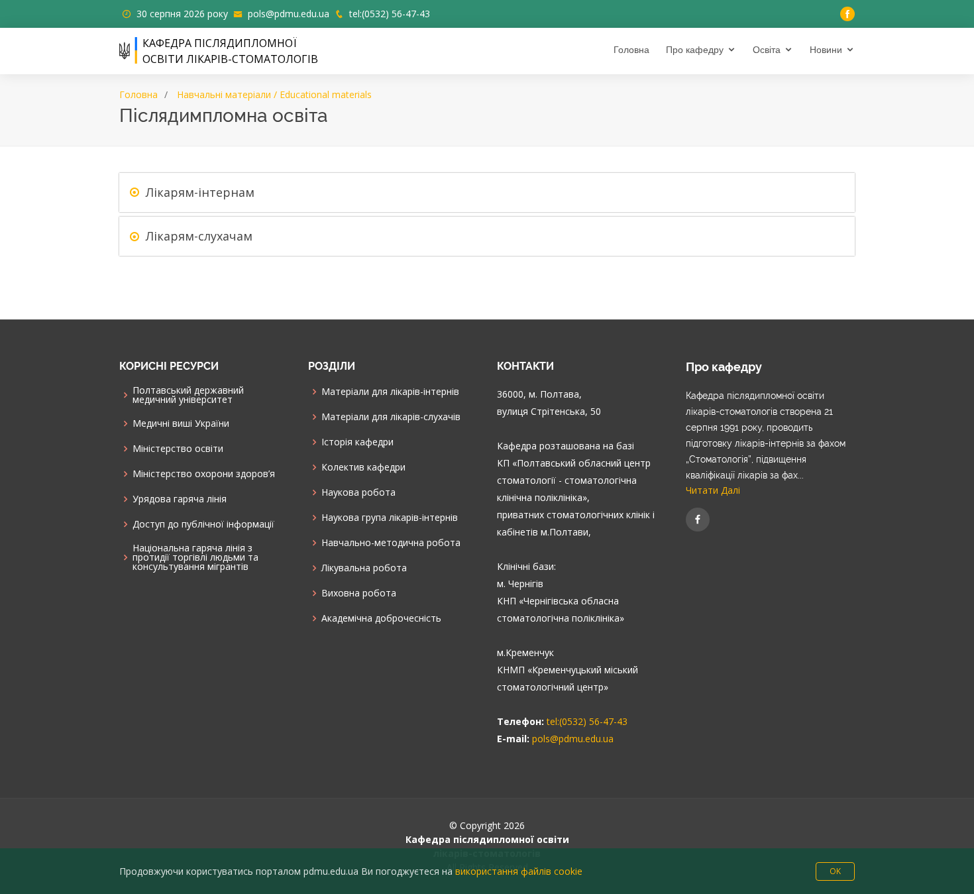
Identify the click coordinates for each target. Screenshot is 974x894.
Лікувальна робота (364, 568)
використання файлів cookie (518, 871)
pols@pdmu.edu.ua (288, 13)
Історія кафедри (357, 442)
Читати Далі (713, 490)
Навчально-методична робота (390, 542)
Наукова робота (358, 492)
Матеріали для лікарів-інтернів (390, 391)
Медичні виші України (181, 423)
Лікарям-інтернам (200, 192)
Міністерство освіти (178, 448)
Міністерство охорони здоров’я (204, 473)
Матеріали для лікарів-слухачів (390, 416)
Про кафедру (695, 49)
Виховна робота (358, 593)
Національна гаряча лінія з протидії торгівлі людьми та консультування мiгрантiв (195, 557)
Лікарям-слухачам (199, 236)
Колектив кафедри (363, 467)
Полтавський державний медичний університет (188, 395)
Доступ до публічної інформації (203, 524)
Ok (835, 871)
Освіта (767, 49)
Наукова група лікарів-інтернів (389, 517)
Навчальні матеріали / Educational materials (274, 94)
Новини (826, 49)
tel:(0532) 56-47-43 (389, 13)
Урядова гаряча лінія (180, 499)
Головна (631, 49)
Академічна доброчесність (381, 618)
